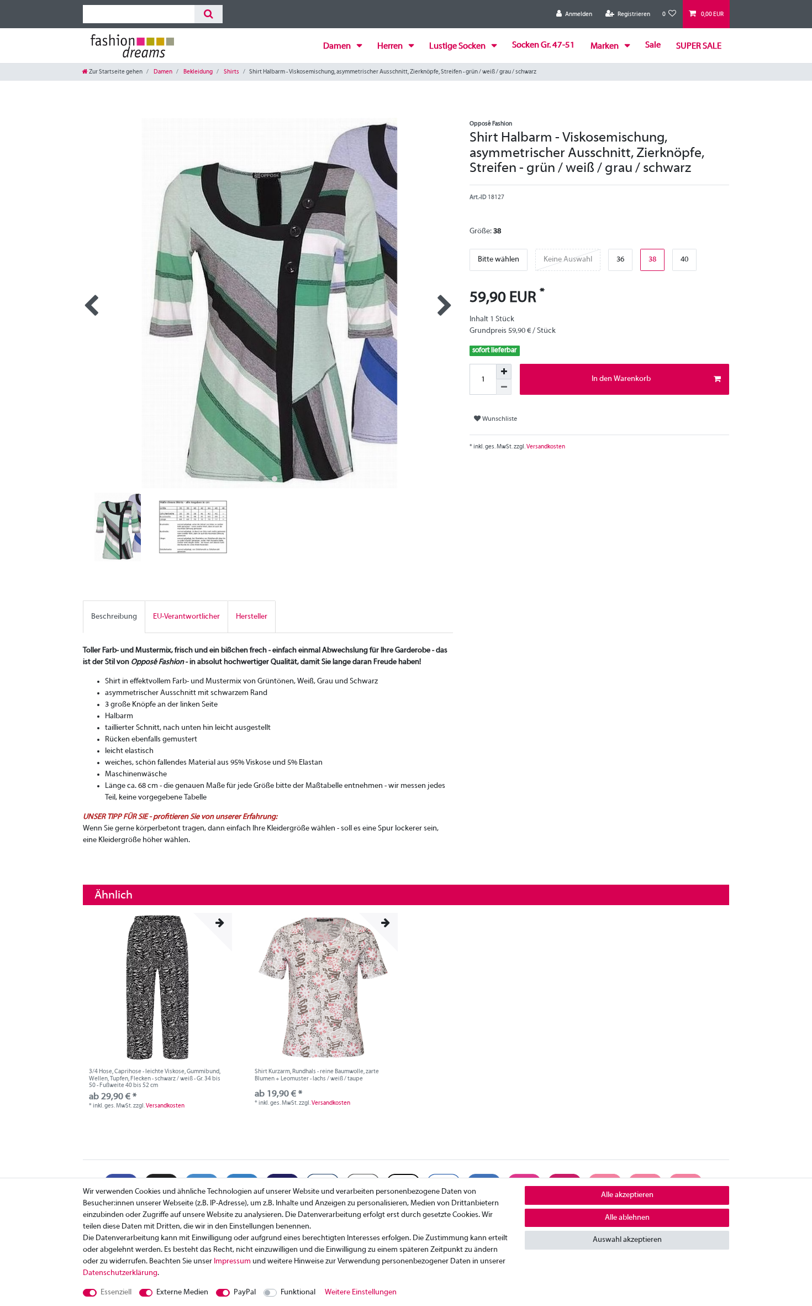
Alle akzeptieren (627, 1195)
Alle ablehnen (627, 1218)
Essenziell (116, 1292)
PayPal (245, 1292)
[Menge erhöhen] (504, 371)
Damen (337, 46)
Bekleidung (197, 72)
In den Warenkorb (621, 379)
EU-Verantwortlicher (186, 617)
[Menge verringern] (504, 387)
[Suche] (208, 14)
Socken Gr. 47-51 (543, 45)
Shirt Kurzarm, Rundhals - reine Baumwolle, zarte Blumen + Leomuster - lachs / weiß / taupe (317, 1075)
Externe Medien (182, 1292)
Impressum (232, 1261)
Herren (390, 46)
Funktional (298, 1292)
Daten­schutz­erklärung (120, 1273)
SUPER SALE (698, 46)
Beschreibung (114, 617)
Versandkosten (545, 446)
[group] (157, 987)
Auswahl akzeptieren (627, 1240)
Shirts (231, 72)
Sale (653, 45)
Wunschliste (499, 419)
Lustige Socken (458, 46)
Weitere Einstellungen (361, 1292)
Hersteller (251, 617)
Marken (605, 46)
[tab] (114, 616)
